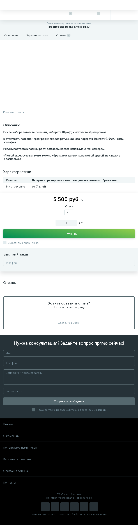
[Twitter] (74, 506)
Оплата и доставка (15, 471)
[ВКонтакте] (64, 506)
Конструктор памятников (20, 447)
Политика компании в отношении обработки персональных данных (69, 514)
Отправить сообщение (69, 401)
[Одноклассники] (93, 506)
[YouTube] (55, 506)
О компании (11, 436)
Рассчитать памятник (17, 459)
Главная (8, 424)
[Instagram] (45, 506)
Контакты (9, 482)
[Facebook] (84, 506)
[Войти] (124, 15)
